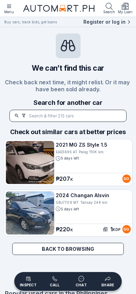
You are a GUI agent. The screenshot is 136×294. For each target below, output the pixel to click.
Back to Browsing (68, 249)
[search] (17, 116)
